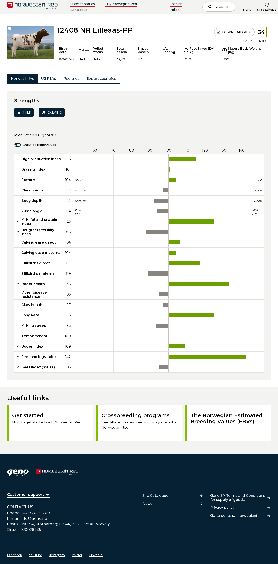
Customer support (25, 494)
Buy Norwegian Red (121, 4)
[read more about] (186, 50)
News (147, 504)
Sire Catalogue (155, 496)
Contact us (78, 10)
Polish (175, 10)
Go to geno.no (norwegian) (233, 515)
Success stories (82, 4)
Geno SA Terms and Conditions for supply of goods (237, 498)
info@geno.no (33, 518)
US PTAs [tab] (48, 79)
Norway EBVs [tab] (22, 79)
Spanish (176, 4)
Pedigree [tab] (71, 79)
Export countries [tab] (101, 79)
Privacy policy (222, 507)
